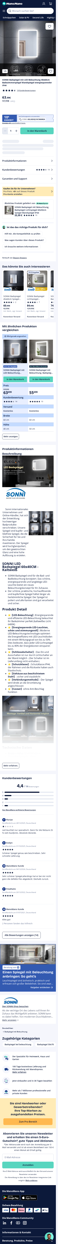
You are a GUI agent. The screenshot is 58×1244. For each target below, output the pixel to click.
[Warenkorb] (50, 4)
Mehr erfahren (31, 1180)
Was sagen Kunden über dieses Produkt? (24, 240)
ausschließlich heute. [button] (14, 123)
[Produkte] (4, 11)
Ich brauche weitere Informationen (21, 246)
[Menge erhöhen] (16, 131)
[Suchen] (10, 11)
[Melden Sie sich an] (44, 4)
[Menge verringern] (5, 131)
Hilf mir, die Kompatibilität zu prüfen (22, 233)
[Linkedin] (4, 1223)
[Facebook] (11, 1223)
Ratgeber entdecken (40, 987)
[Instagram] (25, 1223)
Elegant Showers (20, 258)
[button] (28, 209)
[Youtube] (18, 1223)
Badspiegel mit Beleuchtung (16, 1031)
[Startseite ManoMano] (21, 4)
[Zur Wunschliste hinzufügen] (51, 71)
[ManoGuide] (49, 1236)
